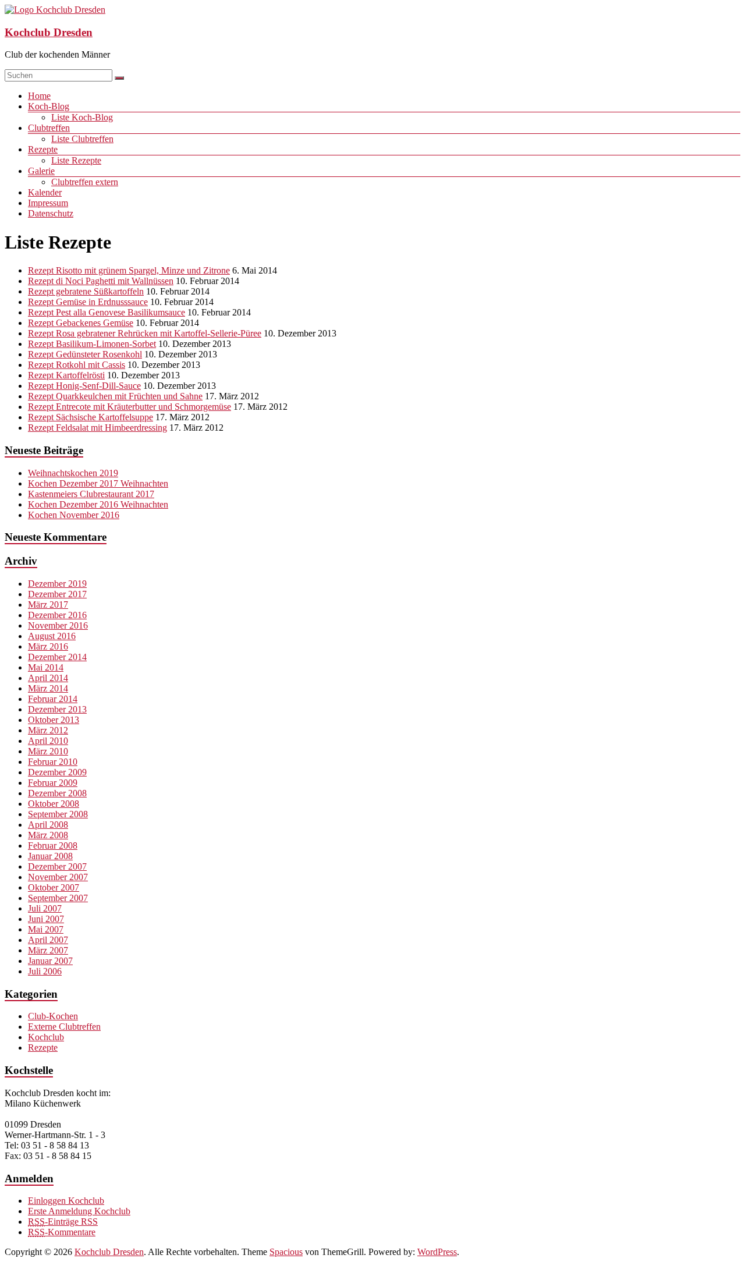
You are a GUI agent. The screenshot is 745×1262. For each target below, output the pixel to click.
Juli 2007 (45, 908)
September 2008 (58, 814)
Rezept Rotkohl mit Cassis (76, 365)
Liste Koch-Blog (82, 117)
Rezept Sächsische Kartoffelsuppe (90, 417)
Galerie (41, 171)
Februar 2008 (52, 845)
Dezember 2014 (57, 657)
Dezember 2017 (57, 594)
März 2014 (48, 688)
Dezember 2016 (57, 615)
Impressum (48, 203)
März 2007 (48, 950)
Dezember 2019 (57, 584)
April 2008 (48, 824)
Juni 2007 (46, 919)
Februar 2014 (52, 699)
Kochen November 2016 (73, 515)
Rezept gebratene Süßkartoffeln (86, 291)
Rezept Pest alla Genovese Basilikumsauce (106, 312)
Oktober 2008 (53, 804)
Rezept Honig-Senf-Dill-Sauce (84, 386)
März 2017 (48, 604)
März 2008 (48, 835)
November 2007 (58, 877)
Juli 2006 (45, 971)
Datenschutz (50, 213)
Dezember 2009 (57, 772)
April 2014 (48, 678)
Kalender (45, 192)
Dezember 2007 (57, 866)
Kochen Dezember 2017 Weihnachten (98, 483)
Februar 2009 (52, 783)
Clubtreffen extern (84, 182)
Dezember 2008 (57, 793)
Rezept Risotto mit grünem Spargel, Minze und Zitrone (129, 270)
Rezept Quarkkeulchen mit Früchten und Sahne (115, 396)
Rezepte (43, 149)
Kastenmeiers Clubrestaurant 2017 (91, 494)
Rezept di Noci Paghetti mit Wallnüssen (100, 281)
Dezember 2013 (57, 709)
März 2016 (48, 646)
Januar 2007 (50, 961)
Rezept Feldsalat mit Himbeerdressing (97, 428)
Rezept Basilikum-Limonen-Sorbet (92, 344)
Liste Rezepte (76, 160)
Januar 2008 (50, 856)
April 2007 (48, 940)
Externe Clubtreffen (64, 1026)
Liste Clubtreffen (82, 139)
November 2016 (58, 625)
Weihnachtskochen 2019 (73, 473)
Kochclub (46, 1037)
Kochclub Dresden (49, 32)
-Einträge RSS (63, 1221)
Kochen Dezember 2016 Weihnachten (98, 504)
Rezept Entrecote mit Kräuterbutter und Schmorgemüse (129, 407)
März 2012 (48, 730)
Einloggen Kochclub (66, 1201)
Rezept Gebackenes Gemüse (80, 323)
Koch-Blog (48, 106)
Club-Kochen (53, 1016)
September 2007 (58, 898)
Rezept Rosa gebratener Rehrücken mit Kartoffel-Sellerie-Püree (144, 333)
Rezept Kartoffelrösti (66, 375)
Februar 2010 (52, 762)
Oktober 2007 (53, 887)
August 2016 (52, 636)
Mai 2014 (45, 667)
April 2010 (48, 741)
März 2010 (48, 751)
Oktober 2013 (53, 720)
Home (39, 96)
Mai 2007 (45, 929)
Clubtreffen (49, 128)
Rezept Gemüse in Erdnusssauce (88, 302)
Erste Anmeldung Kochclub (79, 1211)
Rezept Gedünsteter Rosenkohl (85, 354)
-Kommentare (61, 1232)
